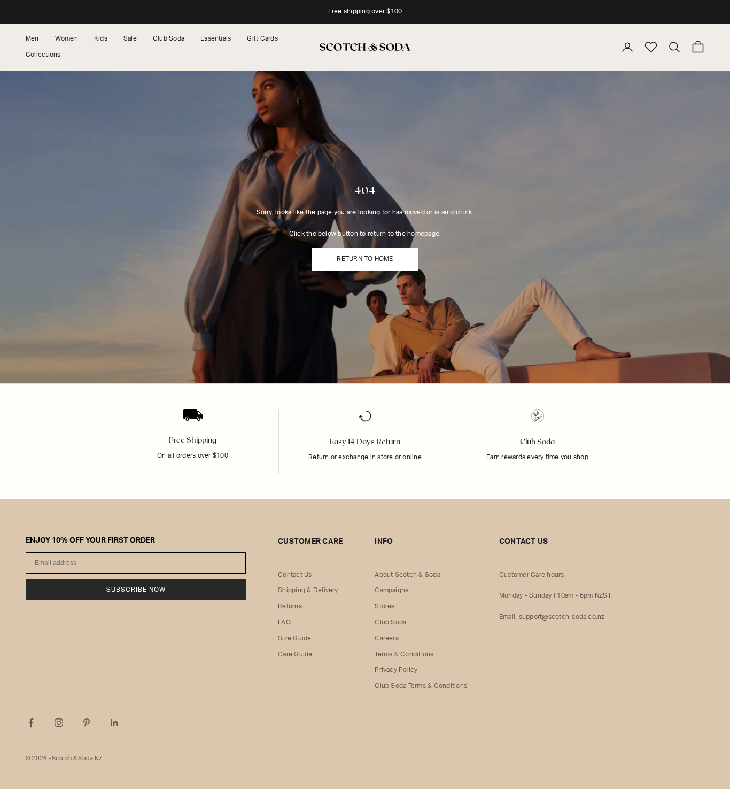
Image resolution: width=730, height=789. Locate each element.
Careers (387, 638)
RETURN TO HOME (365, 259)
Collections (43, 54)
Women (66, 38)
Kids (100, 38)
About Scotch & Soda (407, 574)
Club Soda (168, 38)
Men (32, 38)
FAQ (284, 622)
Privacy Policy (396, 670)
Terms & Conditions (404, 654)
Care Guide (295, 654)
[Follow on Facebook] (31, 722)
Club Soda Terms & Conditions (421, 686)
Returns (290, 606)
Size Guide (294, 638)
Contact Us (295, 574)
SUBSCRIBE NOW (136, 589)
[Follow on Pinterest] (86, 722)
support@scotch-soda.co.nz (562, 617)
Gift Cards (262, 38)
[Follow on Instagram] (58, 722)
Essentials (215, 38)
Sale (130, 38)
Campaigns (391, 590)
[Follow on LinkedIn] (114, 722)
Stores (384, 606)
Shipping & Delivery (308, 590)
